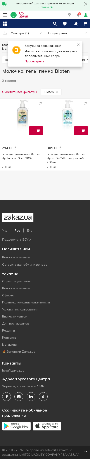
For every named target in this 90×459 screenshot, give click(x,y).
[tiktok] (43, 396)
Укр (4, 230)
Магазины (9, 345)
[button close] (85, 4)
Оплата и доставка (16, 281)
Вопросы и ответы (16, 257)
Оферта (8, 295)
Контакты (9, 337)
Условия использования (20, 309)
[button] (69, 15)
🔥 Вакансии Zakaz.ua (18, 352)
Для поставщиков (15, 323)
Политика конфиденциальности (26, 302)
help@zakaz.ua (13, 370)
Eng (30, 230)
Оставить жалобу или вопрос (24, 265)
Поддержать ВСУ (15, 239)
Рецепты (8, 330)
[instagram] (18, 396)
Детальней (45, 7)
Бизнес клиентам (14, 316)
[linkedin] (31, 396)
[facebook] (6, 396)
